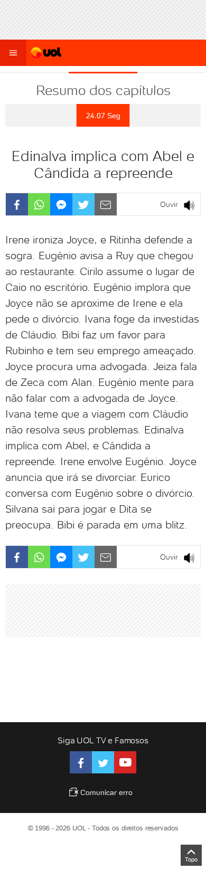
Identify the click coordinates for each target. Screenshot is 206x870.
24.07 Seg (103, 115)
